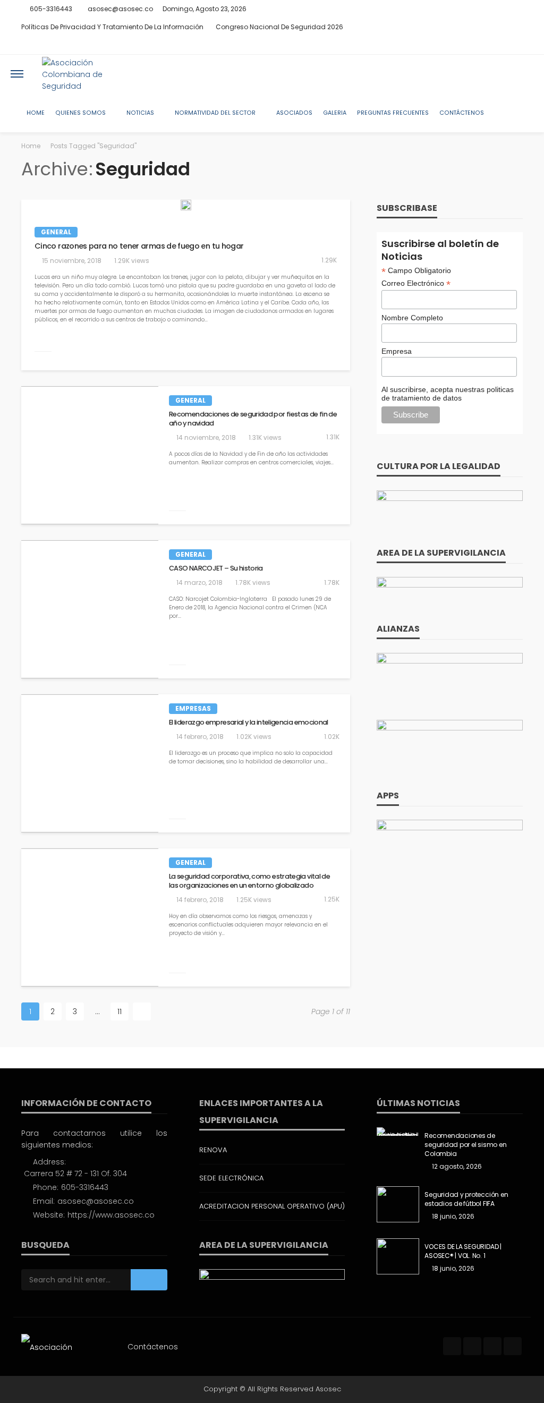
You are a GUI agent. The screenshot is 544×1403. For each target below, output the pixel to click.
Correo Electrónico (415, 283)
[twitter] (488, 45)
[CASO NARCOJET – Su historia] (89, 613)
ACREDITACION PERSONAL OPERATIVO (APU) (272, 1206)
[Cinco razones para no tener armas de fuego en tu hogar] (185, 205)
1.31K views (265, 437)
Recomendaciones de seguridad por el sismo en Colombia (465, 1145)
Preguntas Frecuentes (393, 113)
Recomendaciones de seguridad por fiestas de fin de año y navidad (253, 419)
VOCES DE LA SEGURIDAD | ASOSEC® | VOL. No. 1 (462, 1251)
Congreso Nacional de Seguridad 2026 (279, 26)
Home (36, 113)
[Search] (524, 74)
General (56, 231)
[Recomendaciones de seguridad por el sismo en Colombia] (398, 1131)
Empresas (193, 708)
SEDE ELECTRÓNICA (231, 1178)
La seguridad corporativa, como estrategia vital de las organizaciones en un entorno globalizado (249, 881)
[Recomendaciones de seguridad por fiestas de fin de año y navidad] (89, 459)
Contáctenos (461, 113)
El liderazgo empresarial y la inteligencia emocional (248, 722)
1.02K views (253, 736)
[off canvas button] (17, 74)
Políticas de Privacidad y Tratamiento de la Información (112, 26)
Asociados (294, 113)
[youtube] (516, 45)
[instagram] (502, 45)
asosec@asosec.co (95, 1201)
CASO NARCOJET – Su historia (216, 568)
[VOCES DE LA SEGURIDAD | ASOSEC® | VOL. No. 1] (398, 1256)
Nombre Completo (412, 317)
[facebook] (474, 45)
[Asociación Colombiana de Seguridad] (87, 74)
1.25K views (253, 899)
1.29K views (131, 260)
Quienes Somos (80, 113)
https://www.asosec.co (111, 1215)
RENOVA (213, 1150)
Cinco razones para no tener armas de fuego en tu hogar (139, 246)
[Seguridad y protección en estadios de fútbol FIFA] (398, 1204)
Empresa (396, 351)
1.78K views (252, 582)
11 (119, 1011)
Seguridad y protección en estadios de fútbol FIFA (466, 1199)
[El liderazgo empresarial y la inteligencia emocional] (89, 767)
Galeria (334, 113)
